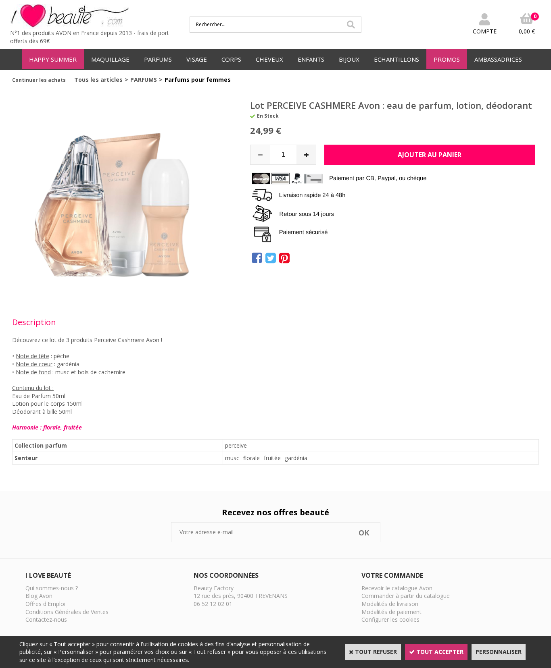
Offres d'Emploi (45, 604)
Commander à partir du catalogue (405, 596)
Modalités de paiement (391, 612)
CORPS (231, 59)
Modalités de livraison (389, 604)
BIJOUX (349, 59)
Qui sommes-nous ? (51, 588)
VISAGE (196, 59)
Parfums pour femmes (198, 79)
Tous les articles (98, 79)
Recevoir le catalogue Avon (396, 588)
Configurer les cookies (390, 619)
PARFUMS (158, 59)
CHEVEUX (269, 59)
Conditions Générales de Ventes (67, 612)
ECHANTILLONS (396, 59)
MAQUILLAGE (110, 59)
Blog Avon (38, 596)
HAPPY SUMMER (53, 59)
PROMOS (447, 59)
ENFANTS (311, 59)
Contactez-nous (46, 619)
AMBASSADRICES (498, 59)
